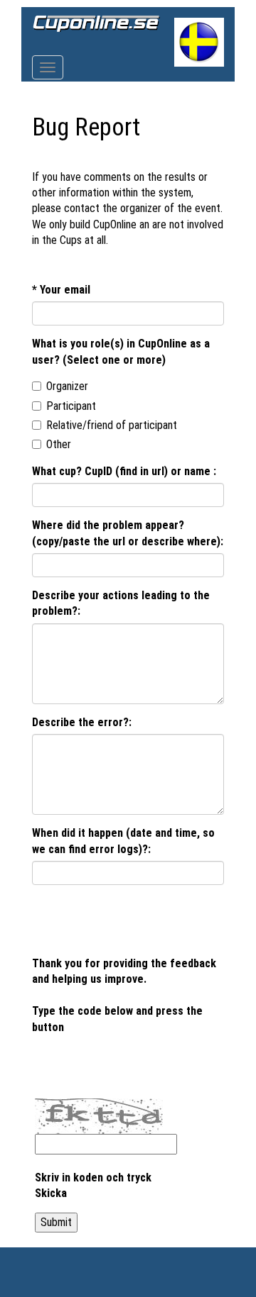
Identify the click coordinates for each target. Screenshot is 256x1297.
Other (58, 444)
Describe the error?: (82, 722)
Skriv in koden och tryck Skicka (93, 1185)
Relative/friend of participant (111, 425)
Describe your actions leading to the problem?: (121, 603)
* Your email (61, 289)
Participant (71, 406)
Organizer (67, 386)
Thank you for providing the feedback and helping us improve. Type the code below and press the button (124, 995)
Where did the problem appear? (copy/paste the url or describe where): (127, 532)
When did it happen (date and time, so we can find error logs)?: (123, 840)
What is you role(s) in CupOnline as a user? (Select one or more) (121, 351)
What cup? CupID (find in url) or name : (124, 471)
